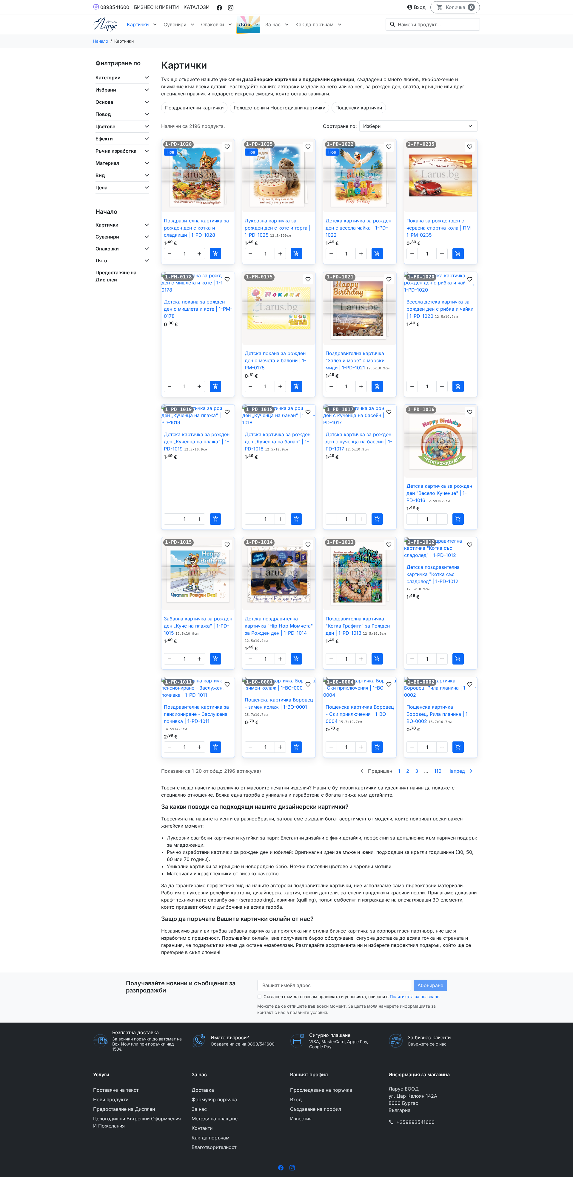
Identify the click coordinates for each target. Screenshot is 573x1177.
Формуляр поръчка (214, 1099)
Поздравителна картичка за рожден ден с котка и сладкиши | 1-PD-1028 (196, 228)
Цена (101, 188)
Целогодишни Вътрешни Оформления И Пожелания (137, 1122)
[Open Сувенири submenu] (192, 24)
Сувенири (175, 24)
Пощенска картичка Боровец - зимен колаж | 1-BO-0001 (279, 707)
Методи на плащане (215, 1119)
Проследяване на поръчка (321, 1090)
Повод (103, 114)
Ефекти (104, 139)
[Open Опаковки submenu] (230, 24)
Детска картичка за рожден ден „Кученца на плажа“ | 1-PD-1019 (196, 441)
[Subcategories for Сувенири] (145, 236)
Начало (106, 211)
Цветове (105, 126)
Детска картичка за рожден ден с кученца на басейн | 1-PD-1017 (359, 441)
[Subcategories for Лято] (145, 260)
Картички (138, 24)
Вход (296, 1099)
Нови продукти (110, 1099)
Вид (100, 175)
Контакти (202, 1128)
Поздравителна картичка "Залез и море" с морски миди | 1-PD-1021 (357, 360)
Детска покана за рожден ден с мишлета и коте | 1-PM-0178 (198, 309)
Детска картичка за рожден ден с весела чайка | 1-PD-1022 (358, 228)
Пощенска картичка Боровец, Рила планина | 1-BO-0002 (438, 714)
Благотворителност (214, 1147)
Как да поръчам (314, 24)
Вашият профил (309, 1074)
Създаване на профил (315, 1109)
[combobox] (433, 24)
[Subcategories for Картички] (145, 225)
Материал (107, 163)
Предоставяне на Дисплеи (116, 276)
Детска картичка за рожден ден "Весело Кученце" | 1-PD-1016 (439, 493)
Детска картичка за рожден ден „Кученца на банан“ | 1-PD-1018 (277, 441)
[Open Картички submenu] (155, 24)
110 (437, 771)
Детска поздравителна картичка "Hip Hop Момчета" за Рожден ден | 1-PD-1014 (279, 629)
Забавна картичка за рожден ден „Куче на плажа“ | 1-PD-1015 (198, 626)
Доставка (203, 1090)
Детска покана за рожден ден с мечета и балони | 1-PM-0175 (275, 360)
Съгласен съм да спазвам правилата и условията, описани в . (352, 996)
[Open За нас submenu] (287, 24)
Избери (372, 126)
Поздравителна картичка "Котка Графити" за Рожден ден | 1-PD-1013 (358, 626)
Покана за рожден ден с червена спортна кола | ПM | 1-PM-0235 (440, 228)
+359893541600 (415, 1122)
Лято (244, 24)
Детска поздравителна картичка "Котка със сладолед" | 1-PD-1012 (433, 577)
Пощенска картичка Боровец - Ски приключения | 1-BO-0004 (360, 714)
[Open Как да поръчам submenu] (340, 24)
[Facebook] (219, 7)
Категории (108, 77)
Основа (104, 102)
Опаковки (212, 24)
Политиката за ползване (414, 996)
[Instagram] (231, 7)
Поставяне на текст (115, 1090)
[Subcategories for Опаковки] (145, 248)
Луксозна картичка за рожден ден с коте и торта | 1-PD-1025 (277, 228)
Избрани (106, 90)
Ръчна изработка (116, 151)
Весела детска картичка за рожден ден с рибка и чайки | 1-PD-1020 (439, 309)
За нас (273, 24)
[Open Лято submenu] (257, 24)
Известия (301, 1119)
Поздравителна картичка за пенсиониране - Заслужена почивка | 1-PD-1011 (196, 717)
